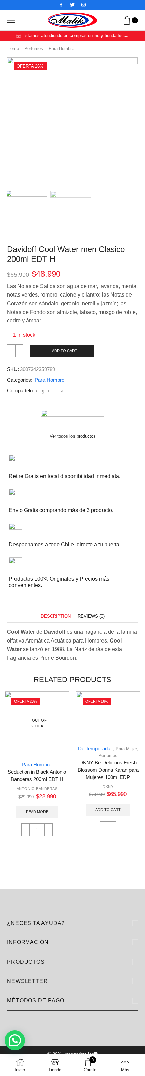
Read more (37, 812)
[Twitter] (72, 5)
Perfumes (33, 48)
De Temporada (94, 748)
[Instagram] (83, 5)
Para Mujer (126, 748)
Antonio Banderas (37, 789)
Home (13, 48)
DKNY (108, 787)
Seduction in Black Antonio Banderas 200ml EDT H (37, 775)
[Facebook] (61, 5)
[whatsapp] (61, 390)
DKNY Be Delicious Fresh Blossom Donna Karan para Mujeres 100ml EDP (108, 770)
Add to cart (64, 351)
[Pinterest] (49, 390)
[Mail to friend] (55, 390)
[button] (15, 123)
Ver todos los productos (73, 436)
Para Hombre (61, 48)
